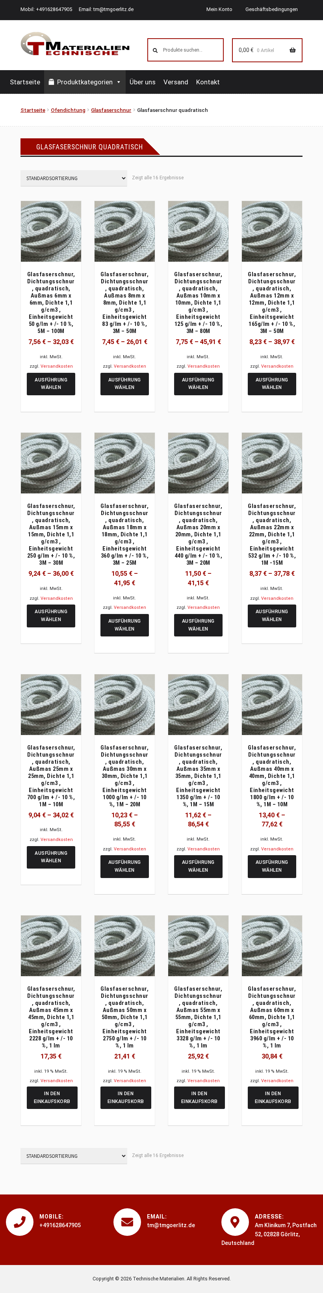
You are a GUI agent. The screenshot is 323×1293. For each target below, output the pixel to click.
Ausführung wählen (51, 384)
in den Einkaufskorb (52, 1097)
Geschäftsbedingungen (271, 9)
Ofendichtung (68, 110)
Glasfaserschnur (111, 110)
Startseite (25, 82)
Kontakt (208, 82)
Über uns (143, 82)
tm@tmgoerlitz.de (113, 9)
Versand (175, 82)
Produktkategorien (85, 82)
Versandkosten (57, 366)
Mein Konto (219, 9)
